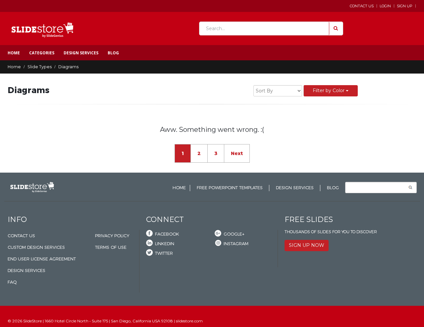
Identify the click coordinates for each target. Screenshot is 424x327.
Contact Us (362, 6)
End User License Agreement (42, 259)
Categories (41, 53)
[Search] (335, 28)
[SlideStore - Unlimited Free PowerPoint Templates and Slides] (42, 28)
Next (237, 153)
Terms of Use (111, 247)
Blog (113, 53)
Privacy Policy (112, 236)
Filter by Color (329, 90)
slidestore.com (189, 320)
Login (385, 6)
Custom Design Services (36, 247)
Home (14, 53)
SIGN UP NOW (306, 245)
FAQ (12, 282)
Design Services (81, 53)
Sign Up (404, 6)
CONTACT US (21, 236)
